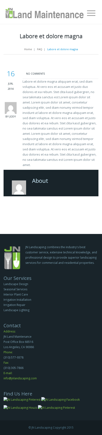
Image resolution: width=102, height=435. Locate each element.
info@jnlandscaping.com (20, 378)
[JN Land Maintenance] (44, 11)
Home (28, 49)
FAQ (39, 49)
